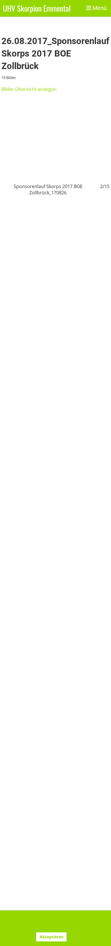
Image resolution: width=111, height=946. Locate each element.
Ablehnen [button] (20, 936)
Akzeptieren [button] (51, 936)
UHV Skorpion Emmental (37, 8)
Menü (99, 8)
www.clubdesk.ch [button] (24, 924)
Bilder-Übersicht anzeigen (29, 89)
